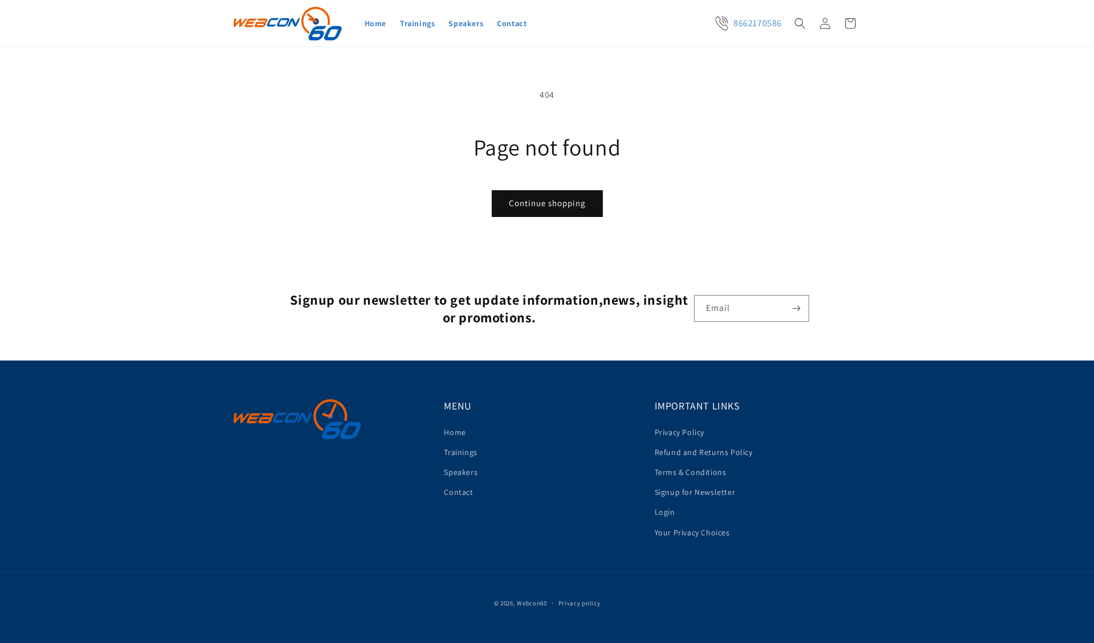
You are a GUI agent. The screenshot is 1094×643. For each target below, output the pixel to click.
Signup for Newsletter (695, 492)
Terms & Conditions (690, 472)
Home (455, 432)
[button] (800, 23)
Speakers (460, 472)
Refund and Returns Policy (704, 452)
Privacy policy (579, 603)
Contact (458, 492)
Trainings (460, 452)
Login (665, 512)
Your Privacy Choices (692, 532)
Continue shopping (547, 203)
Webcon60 (532, 603)
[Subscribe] (796, 308)
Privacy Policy (679, 432)
